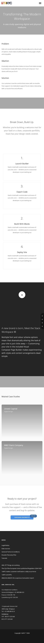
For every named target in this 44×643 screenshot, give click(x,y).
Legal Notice (5, 545)
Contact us (5, 614)
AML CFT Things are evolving (10, 565)
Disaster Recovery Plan (9, 555)
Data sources (6, 549)
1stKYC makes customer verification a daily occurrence (19, 571)
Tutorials (4, 558)
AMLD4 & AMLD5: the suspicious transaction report (18, 578)
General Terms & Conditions (11, 552)
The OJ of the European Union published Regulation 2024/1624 (22, 568)
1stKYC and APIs (7, 575)
